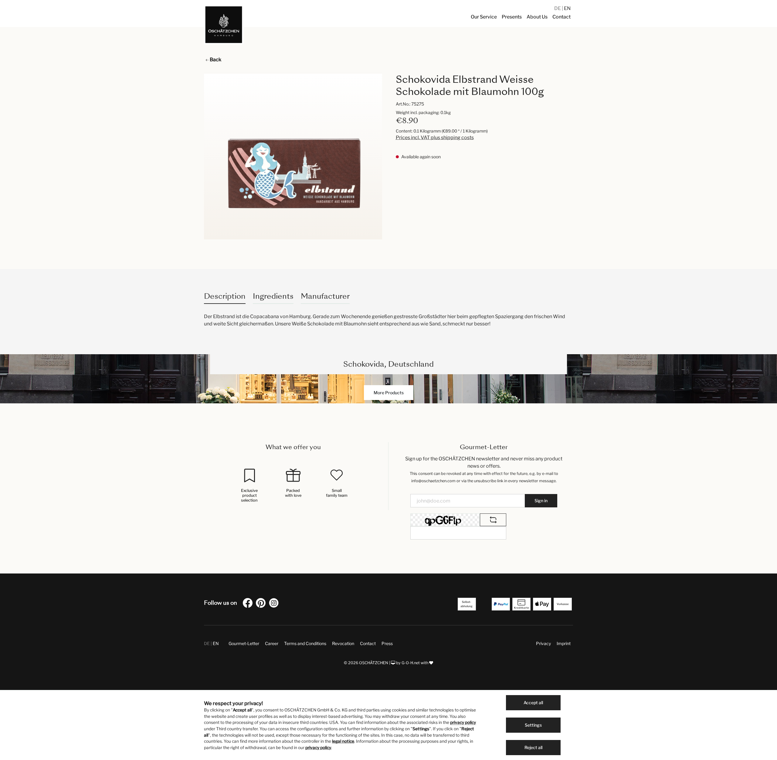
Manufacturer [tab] (325, 296)
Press (387, 643)
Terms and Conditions (305, 643)
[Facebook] (249, 604)
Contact (368, 643)
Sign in (541, 500)
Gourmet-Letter (244, 643)
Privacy (543, 643)
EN (567, 8)
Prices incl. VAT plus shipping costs (435, 137)
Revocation (343, 643)
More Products (389, 392)
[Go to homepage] (223, 24)
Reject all (533, 747)
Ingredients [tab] (273, 296)
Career (271, 643)
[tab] (225, 296)
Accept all (533, 702)
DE (558, 8)
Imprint (564, 643)
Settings (533, 725)
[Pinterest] (262, 604)
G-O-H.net (411, 663)
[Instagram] (275, 604)
